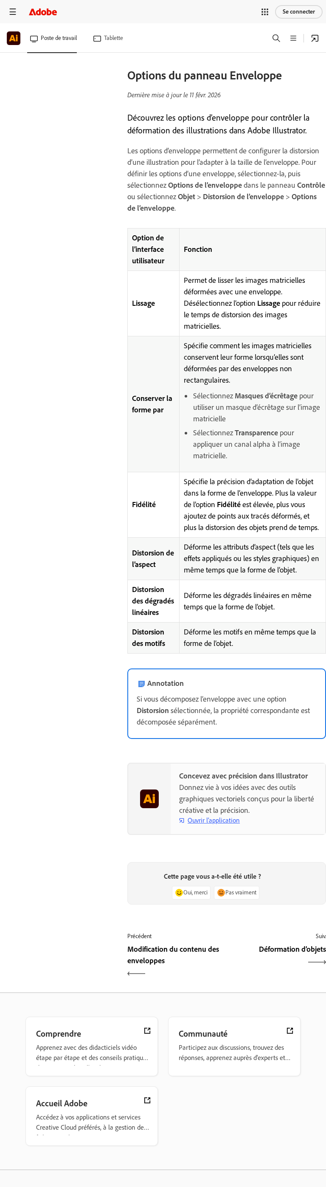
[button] (265, 12)
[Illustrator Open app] (315, 38)
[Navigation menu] (12, 11)
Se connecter (299, 11)
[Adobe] (42, 11)
